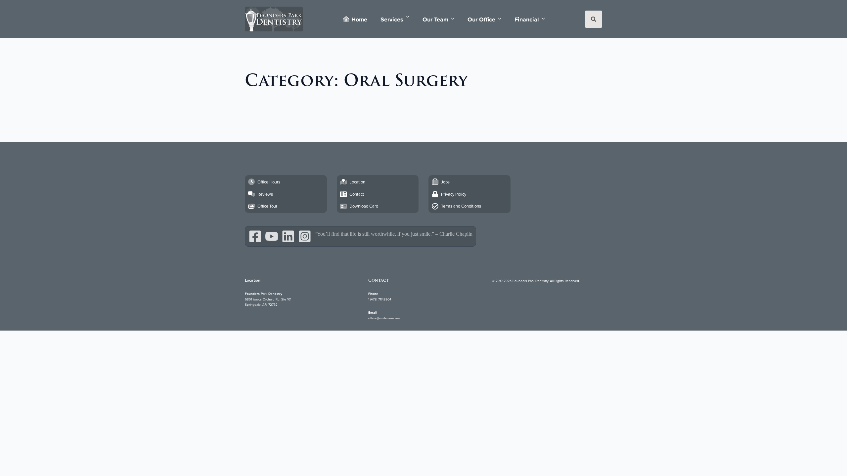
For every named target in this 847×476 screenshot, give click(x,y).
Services (391, 19)
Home (359, 19)
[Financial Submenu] (545, 19)
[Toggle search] (593, 19)
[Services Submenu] (409, 17)
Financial (526, 19)
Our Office (481, 19)
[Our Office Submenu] (501, 19)
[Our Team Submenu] (454, 19)
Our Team (435, 19)
